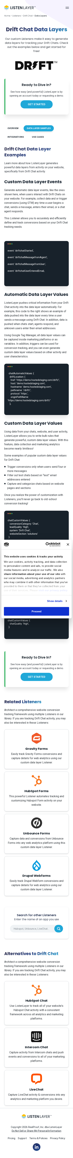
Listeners (16, 15)
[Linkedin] (36, 1146)
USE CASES (38, 137)
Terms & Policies (38, 1138)
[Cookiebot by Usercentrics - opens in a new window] (45, 544)
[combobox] (36, 928)
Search (58, 928)
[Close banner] (68, 544)
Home (7, 15)
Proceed (36, 611)
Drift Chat (27, 15)
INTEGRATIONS (15, 137)
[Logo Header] (19, 7)
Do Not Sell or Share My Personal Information (36, 1130)
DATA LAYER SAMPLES (39, 128)
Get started (36, 104)
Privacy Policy (57, 1138)
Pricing (11, 1138)
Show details (54, 601)
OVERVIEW (13, 128)
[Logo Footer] (36, 1117)
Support (22, 1138)
